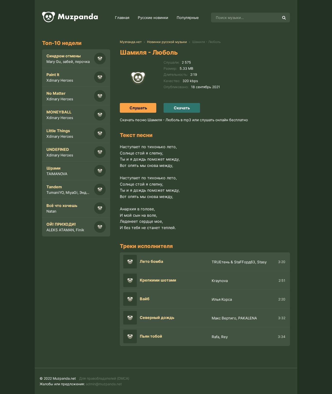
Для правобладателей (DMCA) (104, 378)
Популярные (188, 17)
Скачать (182, 107)
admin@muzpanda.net (104, 384)
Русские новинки (153, 17)
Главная (122, 17)
